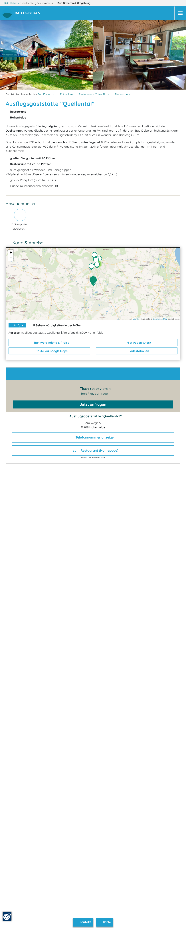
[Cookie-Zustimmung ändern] (7, 916)
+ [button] (11, 252)
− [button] (11, 258)
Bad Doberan (73, 3)
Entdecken (66, 94)
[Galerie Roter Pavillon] (97, 261)
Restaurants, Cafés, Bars (94, 94)
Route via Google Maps (51, 351)
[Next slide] (176, 55)
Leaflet (136, 319)
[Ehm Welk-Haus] (95, 256)
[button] (28, 13)
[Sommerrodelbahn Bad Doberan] (92, 267)
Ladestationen (138, 351)
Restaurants (122, 94)
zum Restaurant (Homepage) (95, 450)
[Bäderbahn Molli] (98, 265)
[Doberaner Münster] (100, 259)
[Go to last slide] (10, 55)
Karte (106, 922)
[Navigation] (180, 13)
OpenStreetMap (160, 319)
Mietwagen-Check (138, 342)
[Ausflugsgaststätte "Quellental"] (94, 281)
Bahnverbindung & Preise (51, 342)
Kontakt (85, 922)
